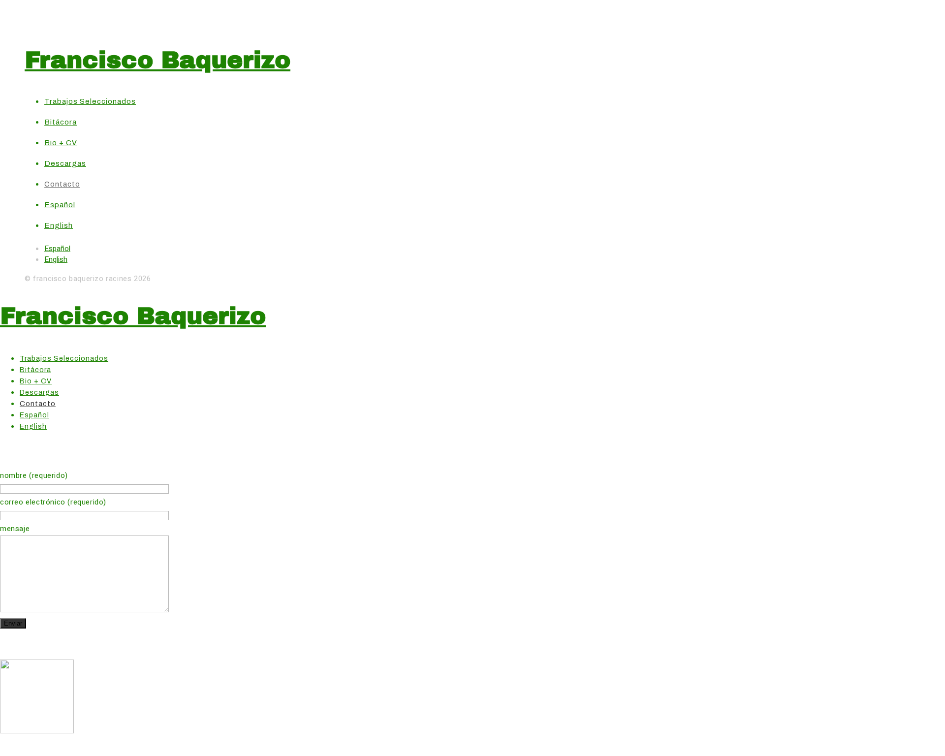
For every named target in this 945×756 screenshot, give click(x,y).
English (55, 259)
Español (57, 248)
